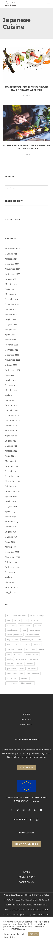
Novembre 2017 (12, 557)
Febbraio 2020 (11, 466)
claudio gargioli (13, 630)
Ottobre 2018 (11, 526)
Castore (34, 620)
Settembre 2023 (12, 274)
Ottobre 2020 (11, 425)
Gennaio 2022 (11, 350)
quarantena (11, 669)
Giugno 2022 (11, 324)
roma (22, 669)
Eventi (18, 645)
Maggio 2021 (11, 390)
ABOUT (26, 714)
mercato (17, 654)
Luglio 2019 (10, 501)
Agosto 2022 (11, 314)
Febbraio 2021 (11, 405)
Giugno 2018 (11, 537)
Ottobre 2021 (11, 365)
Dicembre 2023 (12, 264)
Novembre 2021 (12, 360)
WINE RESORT (27, 724)
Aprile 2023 (10, 289)
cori (24, 630)
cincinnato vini (25, 625)
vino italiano (12, 683)
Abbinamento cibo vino (16, 615)
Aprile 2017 (10, 577)
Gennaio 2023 (11, 299)
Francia (37, 645)
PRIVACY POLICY (26, 877)
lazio (8, 654)
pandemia (34, 659)
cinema (38, 625)
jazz (27, 649)
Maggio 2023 (11, 284)
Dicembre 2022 (12, 304)
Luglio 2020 (10, 441)
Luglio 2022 (10, 319)
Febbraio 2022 (11, 345)
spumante (32, 669)
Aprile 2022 (10, 335)
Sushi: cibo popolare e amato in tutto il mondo (26, 147)
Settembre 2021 (12, 370)
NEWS (26, 872)
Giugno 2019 (11, 506)
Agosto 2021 (10, 375)
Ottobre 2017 (11, 562)
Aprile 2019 (10, 511)
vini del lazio (12, 678)
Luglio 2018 (10, 532)
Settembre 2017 (12, 567)
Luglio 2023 (10, 279)
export (27, 645)
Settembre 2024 (12, 248)
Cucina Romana (32, 635)
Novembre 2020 (12, 420)
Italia (20, 649)
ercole (9, 645)
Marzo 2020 (10, 461)
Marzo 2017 (10, 582)
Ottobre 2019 (11, 486)
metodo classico (31, 654)
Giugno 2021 (11, 385)
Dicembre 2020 (12, 415)
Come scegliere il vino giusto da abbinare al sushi (26, 89)
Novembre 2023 (12, 269)
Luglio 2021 (10, 380)
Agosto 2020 (11, 436)
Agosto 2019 (11, 496)
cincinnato (11, 625)
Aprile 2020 (10, 456)
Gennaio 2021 (11, 410)
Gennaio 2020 (11, 471)
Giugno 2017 (11, 572)
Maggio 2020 (11, 451)
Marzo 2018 (10, 547)
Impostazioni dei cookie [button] (15, 934)
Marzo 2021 (10, 400)
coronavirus (35, 630)
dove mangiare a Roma (31, 640)
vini (21, 674)
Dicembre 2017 (12, 552)
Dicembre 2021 (12, 355)
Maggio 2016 (11, 592)
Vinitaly (24, 678)
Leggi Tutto (9, 937)
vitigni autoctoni (26, 683)
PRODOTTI (26, 719)
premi (19, 664)
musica (10, 659)
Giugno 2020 (11, 446)
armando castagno (37, 615)
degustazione (12, 640)
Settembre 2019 (12, 491)
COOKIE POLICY (26, 882)
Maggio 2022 (11, 329)
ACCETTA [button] (34, 934)
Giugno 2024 (11, 254)
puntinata (29, 664)
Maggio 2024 (11, 259)
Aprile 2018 (10, 542)
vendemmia (12, 674)
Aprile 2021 (10, 395)
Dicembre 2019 (12, 476)
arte (8, 620)
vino (32, 678)
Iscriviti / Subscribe (26, 844)
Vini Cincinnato (33, 674)
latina (41, 649)
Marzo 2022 (10, 339)
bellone (17, 620)
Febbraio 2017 (11, 587)
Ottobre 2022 (11, 309)
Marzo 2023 (10, 294)
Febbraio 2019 (11, 521)
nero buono (21, 659)
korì (33, 649)
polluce (10, 664)
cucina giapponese (14, 635)
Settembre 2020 (12, 430)
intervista (10, 649)
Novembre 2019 (12, 481)
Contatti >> (26, 767)
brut (25, 620)
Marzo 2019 (10, 516)
